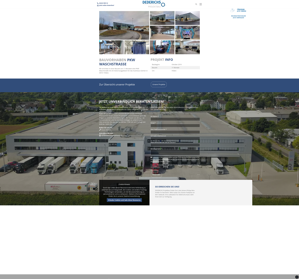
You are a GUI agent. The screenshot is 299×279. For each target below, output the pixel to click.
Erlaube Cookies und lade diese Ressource (124, 200)
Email (153, 123)
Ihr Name (155, 116)
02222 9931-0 (103, 3)
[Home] (154, 4)
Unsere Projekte (158, 84)
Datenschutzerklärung (163, 165)
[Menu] (201, 4)
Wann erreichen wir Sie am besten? (163, 142)
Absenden (156, 174)
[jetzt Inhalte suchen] (196, 4)
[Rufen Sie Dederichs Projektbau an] (100, 130)
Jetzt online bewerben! (106, 5)
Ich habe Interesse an (158, 136)
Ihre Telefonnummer (159, 129)
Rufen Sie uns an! (105, 114)
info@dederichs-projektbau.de (111, 135)
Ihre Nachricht (156, 149)
